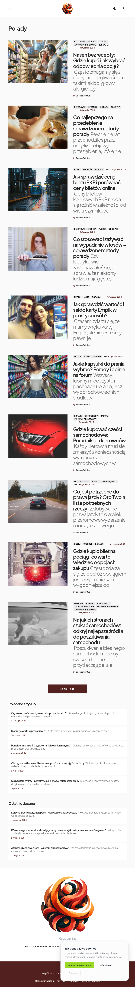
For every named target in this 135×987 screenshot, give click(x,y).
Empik (77, 297)
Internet (78, 603)
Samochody (91, 416)
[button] (9, 8)
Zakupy (103, 42)
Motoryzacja (81, 482)
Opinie (77, 357)
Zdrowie (103, 45)
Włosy (102, 229)
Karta (86, 297)
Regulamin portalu (38, 946)
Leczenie (92, 107)
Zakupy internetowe (85, 45)
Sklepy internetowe (107, 607)
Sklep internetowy (84, 607)
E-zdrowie (80, 42)
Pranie (97, 357)
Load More (67, 689)
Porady (92, 42)
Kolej (77, 169)
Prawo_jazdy (109, 482)
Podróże (87, 169)
